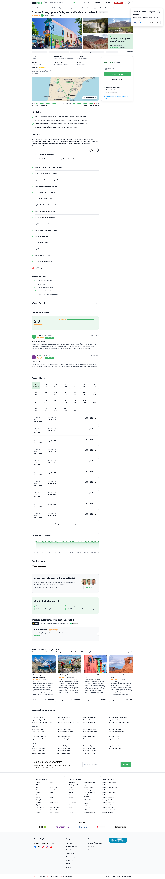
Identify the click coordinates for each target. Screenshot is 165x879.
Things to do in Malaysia (108, 805)
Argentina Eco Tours (37, 717)
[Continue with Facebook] (135, 22)
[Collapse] (98, 155)
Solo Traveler (72, 802)
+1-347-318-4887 (53, 876)
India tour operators (89, 787)
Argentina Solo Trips (114, 720)
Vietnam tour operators (87, 804)
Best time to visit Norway (109, 790)
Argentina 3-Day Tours (89, 753)
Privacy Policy (70, 857)
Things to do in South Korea (109, 810)
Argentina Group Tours (63, 720)
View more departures (65, 525)
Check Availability (117, 74)
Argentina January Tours (90, 731)
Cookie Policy (70, 860)
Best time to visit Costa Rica (109, 782)
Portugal (38, 800)
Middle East (53, 810)
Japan (52, 795)
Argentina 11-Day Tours (115, 748)
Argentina (38, 805)
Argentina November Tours (39, 734)
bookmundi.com (112, 876)
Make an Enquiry (117, 80)
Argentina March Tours (89, 734)
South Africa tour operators (88, 795)
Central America (54, 805)
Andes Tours (53, 8)
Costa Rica (53, 790)
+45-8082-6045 (40, 876)
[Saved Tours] (125, 3)
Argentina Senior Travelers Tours (118, 717)
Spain (37, 790)
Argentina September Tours (65, 731)
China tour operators (89, 812)
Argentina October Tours (38, 739)
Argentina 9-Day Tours (89, 746)
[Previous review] (32, 633)
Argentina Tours (63, 8)
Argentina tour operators (87, 808)
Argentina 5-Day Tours (38, 750)
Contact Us (69, 850)
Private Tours (75, 52)
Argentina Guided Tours (63, 717)
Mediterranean (54, 812)
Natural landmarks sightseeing (58, 52)
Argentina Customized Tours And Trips (42, 722)
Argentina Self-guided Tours (39, 720)
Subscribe (125, 764)
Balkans (38, 812)
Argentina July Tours (63, 734)
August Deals (118, 2)
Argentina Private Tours (89, 717)
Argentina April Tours (89, 736)
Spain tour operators (89, 782)
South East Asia (54, 785)
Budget (71, 812)
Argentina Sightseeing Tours (77, 8)
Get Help (89, 588)
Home (33, 8)
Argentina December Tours (39, 736)
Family (71, 800)
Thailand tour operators (87, 800)
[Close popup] (159, 12)
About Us (69, 843)
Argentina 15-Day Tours (63, 748)
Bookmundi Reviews (72, 846)
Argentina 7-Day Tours (115, 746)
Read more (37, 635)
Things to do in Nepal (108, 797)
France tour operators (89, 792)
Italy (37, 785)
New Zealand (54, 802)
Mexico (52, 797)
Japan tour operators (89, 790)
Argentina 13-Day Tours (89, 750)
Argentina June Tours (115, 729)
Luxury (71, 810)
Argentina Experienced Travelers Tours (68, 722)
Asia (37, 787)
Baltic (51, 782)
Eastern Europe (54, 807)
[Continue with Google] (140, 22)
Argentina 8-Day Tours (89, 748)
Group (70, 795)
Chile (37, 795)
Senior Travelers (73, 805)
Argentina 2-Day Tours (63, 753)
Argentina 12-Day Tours (38, 753)
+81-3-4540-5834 (67, 876)
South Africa (39, 810)
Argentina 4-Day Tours (38, 746)
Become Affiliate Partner (95, 843)
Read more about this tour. (40, 146)
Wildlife (71, 792)
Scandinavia (53, 787)
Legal (68, 864)
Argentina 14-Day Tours (63, 746)
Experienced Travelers (39, 52)
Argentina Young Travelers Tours (92, 720)
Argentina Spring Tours (89, 729)
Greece (38, 797)
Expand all (94, 150)
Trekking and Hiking (74, 785)
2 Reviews (52, 15)
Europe (38, 782)
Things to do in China (108, 802)
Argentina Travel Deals (89, 722)
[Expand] (98, 167)
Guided (71, 807)
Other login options (153, 22)
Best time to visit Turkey (108, 792)
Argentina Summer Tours (64, 729)
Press (90, 850)
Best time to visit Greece (108, 785)
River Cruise (72, 790)
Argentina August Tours (63, 736)
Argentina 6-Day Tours (63, 750)
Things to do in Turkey (108, 807)
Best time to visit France (108, 795)
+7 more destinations (65, 103)
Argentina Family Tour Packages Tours (119, 722)
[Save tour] (35, 46)
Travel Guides (70, 853)
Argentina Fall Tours (37, 729)
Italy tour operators (89, 785)
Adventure (72, 782)
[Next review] (98, 633)
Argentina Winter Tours (38, 731)
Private (71, 797)
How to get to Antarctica (108, 800)
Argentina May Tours (89, 739)
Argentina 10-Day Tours (38, 748)
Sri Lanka (52, 800)
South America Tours (42, 8)
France (38, 792)
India (51, 792)
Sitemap (68, 867)
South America (40, 807)
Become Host (92, 846)
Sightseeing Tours (112, 52)
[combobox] (60, 3)
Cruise (71, 787)
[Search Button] (74, 2)
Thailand (38, 802)
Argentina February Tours (64, 739)
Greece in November (107, 812)
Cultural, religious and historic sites (93, 52)
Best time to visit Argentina (109, 787)
